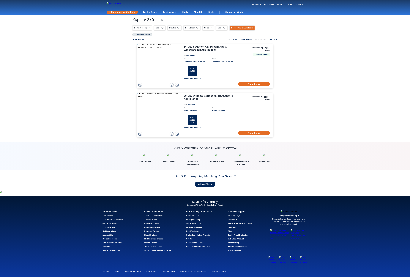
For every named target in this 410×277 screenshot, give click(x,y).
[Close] (249, 99)
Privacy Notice (244, 177)
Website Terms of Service (230, 179)
